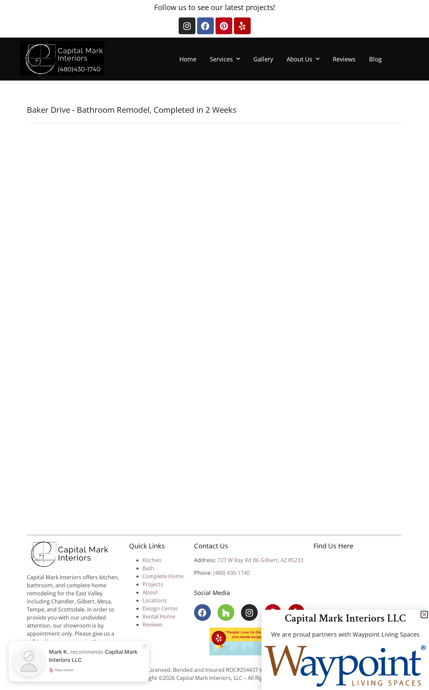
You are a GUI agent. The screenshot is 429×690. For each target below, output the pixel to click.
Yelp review (64, 670)
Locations (154, 600)
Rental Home (158, 616)
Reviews (344, 59)
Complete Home (163, 576)
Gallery (263, 59)
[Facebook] (205, 25)
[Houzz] (226, 612)
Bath (148, 568)
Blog (375, 59)
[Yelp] (242, 25)
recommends (93, 655)
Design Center (160, 608)
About (150, 592)
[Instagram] (187, 25)
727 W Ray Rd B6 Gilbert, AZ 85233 (260, 560)
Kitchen (152, 560)
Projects (152, 584)
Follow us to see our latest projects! (214, 7)
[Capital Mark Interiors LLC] (69, 554)
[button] (424, 614)
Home (187, 59)
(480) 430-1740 (231, 573)
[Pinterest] (224, 25)
